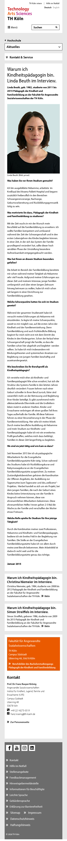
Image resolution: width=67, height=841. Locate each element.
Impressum (34, 813)
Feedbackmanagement (23, 777)
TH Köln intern (35, 3)
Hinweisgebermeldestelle (24, 783)
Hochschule (14, 40)
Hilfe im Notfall (52, 3)
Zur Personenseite (19, 722)
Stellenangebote (19, 771)
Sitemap (15, 813)
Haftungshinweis (20, 825)
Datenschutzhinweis (22, 819)
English (56, 7)
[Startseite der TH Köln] (20, 13)
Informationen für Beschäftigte (27, 789)
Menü (14, 27)
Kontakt (14, 760)
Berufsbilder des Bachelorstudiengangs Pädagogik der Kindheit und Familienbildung (32, 665)
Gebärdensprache (20, 800)
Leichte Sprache (19, 795)
